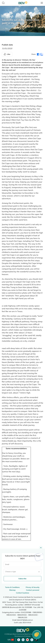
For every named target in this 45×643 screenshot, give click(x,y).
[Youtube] (27, 639)
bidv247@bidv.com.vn (25, 620)
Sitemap (12, 590)
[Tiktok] (36, 639)
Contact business (22, 593)
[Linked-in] (23, 639)
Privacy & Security (32, 587)
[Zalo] (31, 639)
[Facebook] (18, 639)
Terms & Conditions (12, 587)
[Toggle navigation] (41, 3)
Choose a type (10, 572)
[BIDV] (22, 630)
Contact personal (32, 590)
